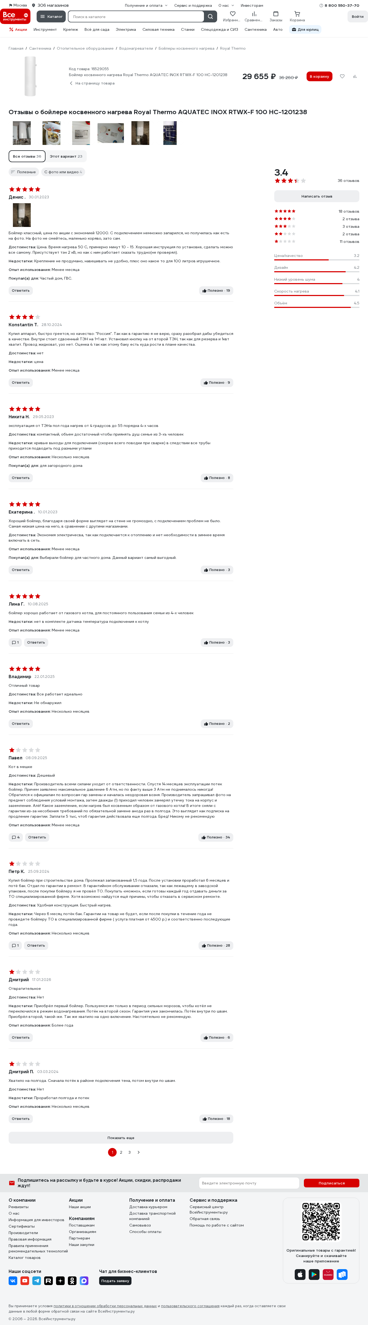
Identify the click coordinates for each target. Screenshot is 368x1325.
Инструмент (45, 29)
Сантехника (256, 29)
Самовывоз (140, 1225)
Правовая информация (30, 1239)
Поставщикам (82, 1225)
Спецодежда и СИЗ (219, 29)
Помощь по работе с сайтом (217, 1225)
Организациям (82, 1231)
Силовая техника (159, 29)
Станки (188, 29)
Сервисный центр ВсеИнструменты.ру (209, 1209)
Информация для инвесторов (36, 1219)
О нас (14, 1213)
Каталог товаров (25, 1257)
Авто (278, 29)
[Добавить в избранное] (342, 76)
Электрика (126, 29)
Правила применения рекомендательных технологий (38, 1248)
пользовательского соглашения (190, 1306)
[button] (27, 156)
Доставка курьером (148, 1206)
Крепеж (70, 29)
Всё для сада (97, 29)
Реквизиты (19, 1206)
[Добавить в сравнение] (355, 76)
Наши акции (80, 1206)
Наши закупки (81, 1244)
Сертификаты (22, 1226)
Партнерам (79, 1238)
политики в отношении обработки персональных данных (105, 1306)
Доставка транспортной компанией (152, 1216)
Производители (23, 1232)
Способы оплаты (145, 1231)
